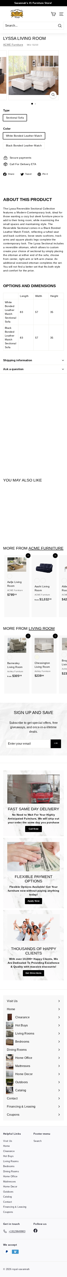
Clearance (9, 1151)
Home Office (10, 1176)
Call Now (34, 829)
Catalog (7, 1196)
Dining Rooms (11, 1171)
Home (6, 1146)
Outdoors (8, 1191)
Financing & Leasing (14, 1206)
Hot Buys (8, 1156)
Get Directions (33, 973)
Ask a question (13, 369)
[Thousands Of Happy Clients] (33, 928)
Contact (7, 1201)
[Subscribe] (56, 743)
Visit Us (7, 1141)
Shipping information (17, 360)
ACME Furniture (13, 44)
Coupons (8, 1212)
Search (38, 1141)
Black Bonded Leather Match (24, 145)
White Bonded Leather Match (24, 135)
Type (6, 110)
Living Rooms (11, 1161)
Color (7, 128)
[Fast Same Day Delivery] (33, 789)
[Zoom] (53, 94)
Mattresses (9, 1181)
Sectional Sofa (15, 117)
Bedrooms (9, 1166)
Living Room (42, 628)
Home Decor (10, 1186)
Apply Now (33, 901)
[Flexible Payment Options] (33, 856)
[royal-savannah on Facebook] (35, 1231)
